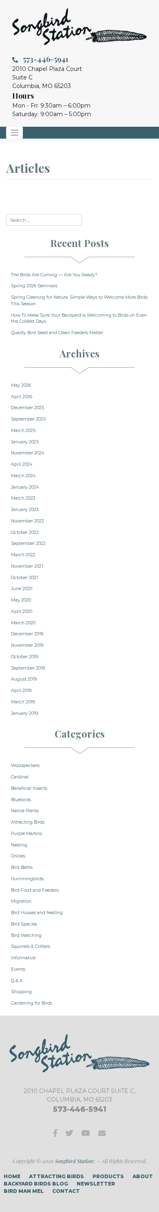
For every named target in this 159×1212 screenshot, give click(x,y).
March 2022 (23, 555)
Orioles (18, 856)
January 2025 (25, 442)
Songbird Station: (75, 1160)
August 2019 (24, 679)
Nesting (19, 845)
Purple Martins (26, 833)
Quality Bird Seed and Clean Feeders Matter (57, 332)
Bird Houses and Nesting (37, 912)
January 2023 (24, 509)
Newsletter (96, 1184)
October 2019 (24, 656)
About (142, 1176)
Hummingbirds (27, 878)
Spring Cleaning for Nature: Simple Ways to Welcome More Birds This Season (79, 300)
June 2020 (21, 588)
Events (18, 969)
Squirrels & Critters (30, 946)
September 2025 (28, 419)
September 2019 (28, 668)
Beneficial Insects (29, 788)
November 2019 (27, 645)
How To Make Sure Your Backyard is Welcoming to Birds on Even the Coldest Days (79, 318)
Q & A (17, 980)
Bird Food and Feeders (35, 890)
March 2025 (23, 430)
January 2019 (24, 713)
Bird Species (24, 924)
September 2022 (28, 543)
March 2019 (23, 702)
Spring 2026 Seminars (34, 286)
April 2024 (21, 464)
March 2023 (23, 498)
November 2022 (27, 521)
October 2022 (25, 532)
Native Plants (25, 810)
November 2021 (27, 566)
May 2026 (21, 385)
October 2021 (24, 577)
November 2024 (27, 453)
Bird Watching (26, 935)
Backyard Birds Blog (36, 1184)
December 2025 (27, 407)
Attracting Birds (27, 822)
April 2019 (21, 690)
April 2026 (21, 396)
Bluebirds (21, 799)
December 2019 (27, 634)
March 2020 (23, 623)
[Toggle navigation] (14, 133)
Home (12, 1176)
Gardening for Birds (31, 1003)
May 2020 (21, 600)
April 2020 (21, 611)
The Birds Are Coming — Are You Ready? (54, 275)
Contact (66, 1191)
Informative (23, 958)
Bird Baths (22, 867)
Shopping (21, 991)
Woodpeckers (25, 765)
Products (108, 1176)
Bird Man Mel (24, 1191)
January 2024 (25, 487)
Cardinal (20, 777)
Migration (21, 901)
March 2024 (23, 475)
